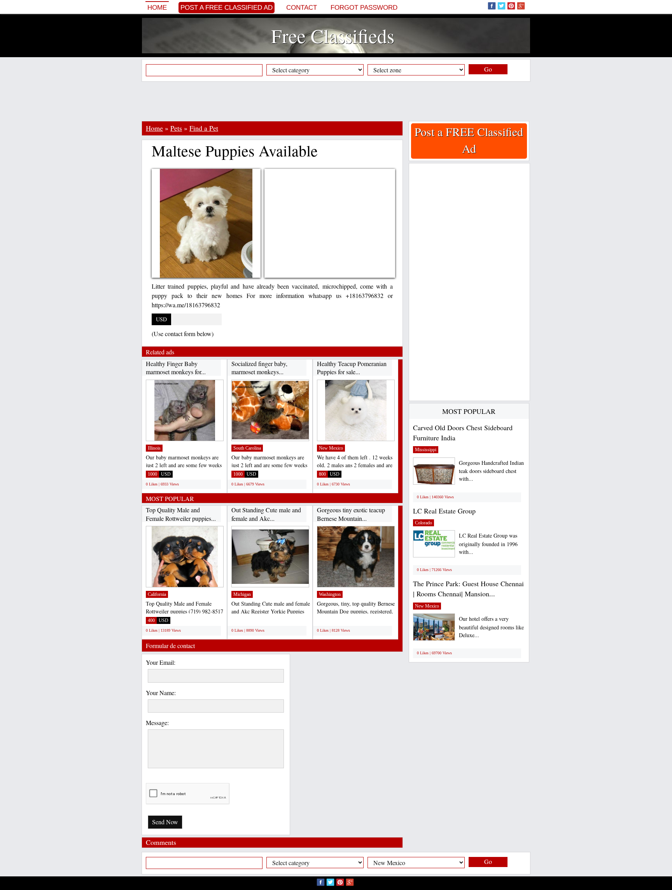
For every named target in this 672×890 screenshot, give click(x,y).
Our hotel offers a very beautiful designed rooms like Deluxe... (491, 627)
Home (157, 7)
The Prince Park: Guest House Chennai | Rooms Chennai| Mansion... (468, 588)
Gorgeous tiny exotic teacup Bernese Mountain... (351, 514)
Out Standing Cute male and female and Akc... (266, 514)
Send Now (165, 822)
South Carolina (247, 448)
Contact (301, 7)
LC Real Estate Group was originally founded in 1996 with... (488, 543)
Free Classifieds (332, 36)
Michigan (242, 594)
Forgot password (364, 7)
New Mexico (331, 448)
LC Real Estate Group (444, 510)
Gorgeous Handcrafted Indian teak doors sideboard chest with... (491, 471)
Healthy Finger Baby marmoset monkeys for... (176, 367)
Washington (330, 594)
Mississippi (425, 449)
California (157, 594)
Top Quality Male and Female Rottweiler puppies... (181, 514)
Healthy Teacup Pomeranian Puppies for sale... (352, 367)
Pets (176, 128)
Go (488, 69)
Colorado (423, 523)
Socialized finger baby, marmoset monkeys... (259, 367)
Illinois (154, 448)
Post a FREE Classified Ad (226, 7)
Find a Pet (203, 128)
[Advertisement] (336, 101)
